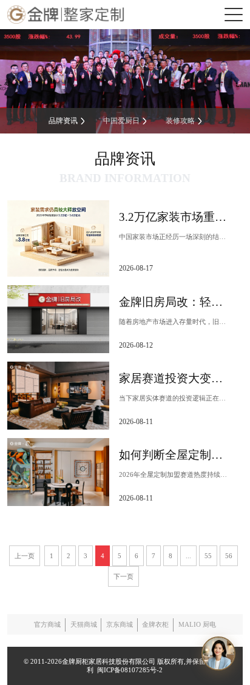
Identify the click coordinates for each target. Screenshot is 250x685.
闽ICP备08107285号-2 (128, 669)
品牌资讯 (63, 120)
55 (208, 555)
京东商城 (119, 624)
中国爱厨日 (121, 120)
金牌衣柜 (155, 624)
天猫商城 (83, 624)
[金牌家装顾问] (218, 653)
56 (228, 555)
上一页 (25, 555)
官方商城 (47, 624)
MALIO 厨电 (197, 624)
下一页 (123, 576)
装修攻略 (180, 120)
